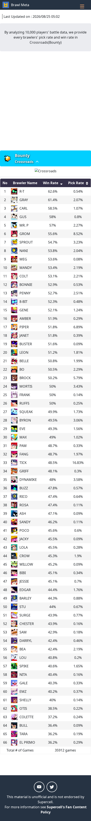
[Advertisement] (45, 100)
